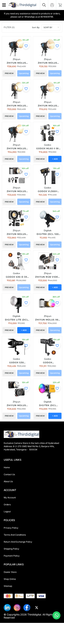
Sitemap (8, 586)
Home (7, 467)
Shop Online (10, 579)
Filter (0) (9, 27)
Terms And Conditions (15, 534)
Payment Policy (12, 555)
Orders (7, 504)
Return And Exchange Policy (18, 541)
